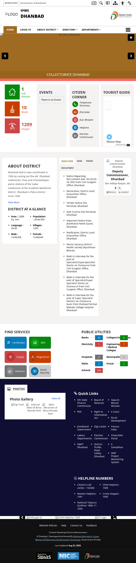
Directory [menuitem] (69, 29)
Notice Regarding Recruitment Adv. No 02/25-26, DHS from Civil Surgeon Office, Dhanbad (82, 180)
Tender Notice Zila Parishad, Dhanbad (77, 204)
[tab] (67, 161)
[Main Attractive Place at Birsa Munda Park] (50, 409)
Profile (112, 192)
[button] (129, 29)
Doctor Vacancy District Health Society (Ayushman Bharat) (81, 247)
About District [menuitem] (46, 29)
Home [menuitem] (10, 29)
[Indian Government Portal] (34, 517)
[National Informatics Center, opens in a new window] (68, 556)
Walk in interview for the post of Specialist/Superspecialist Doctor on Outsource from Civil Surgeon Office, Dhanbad (81, 264)
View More (14, 202)
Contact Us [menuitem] (76, 525)
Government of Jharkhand (33, 2)
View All (56, 398)
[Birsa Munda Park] (34, 407)
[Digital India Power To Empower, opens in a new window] (92, 556)
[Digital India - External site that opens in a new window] (117, 22)
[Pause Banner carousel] (131, 37)
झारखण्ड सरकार (11, 2)
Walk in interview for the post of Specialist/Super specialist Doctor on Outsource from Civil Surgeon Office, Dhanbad (80, 283)
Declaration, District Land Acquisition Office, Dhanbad (81, 194)
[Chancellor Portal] (100, 517)
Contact (125, 192)
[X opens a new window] (119, 188)
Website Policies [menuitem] (48, 525)
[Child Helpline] (67, 517)
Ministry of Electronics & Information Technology (57, 539)
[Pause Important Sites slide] (114, 519)
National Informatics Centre (86, 536)
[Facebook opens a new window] (115, 188)
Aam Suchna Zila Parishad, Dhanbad (81, 213)
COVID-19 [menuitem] (25, 29)
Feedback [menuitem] (91, 525)
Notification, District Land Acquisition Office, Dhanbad (81, 235)
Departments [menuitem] (90, 29)
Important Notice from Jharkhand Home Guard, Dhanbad (80, 223)
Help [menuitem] (63, 525)
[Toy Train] (17, 404)
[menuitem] (94, 3)
